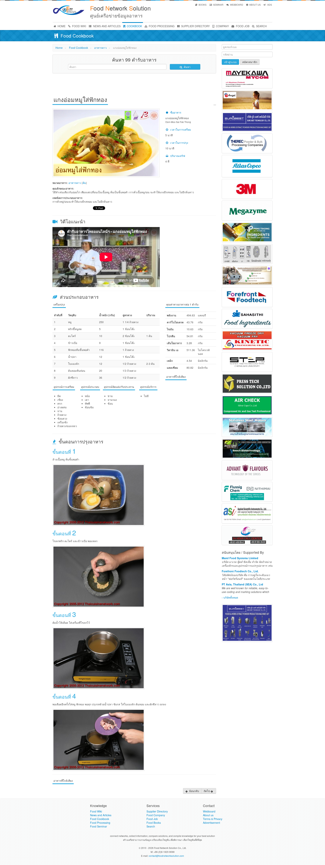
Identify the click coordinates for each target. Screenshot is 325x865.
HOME (61, 26)
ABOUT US (255, 4)
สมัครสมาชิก (249, 62)
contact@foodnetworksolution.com (166, 855)
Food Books (154, 822)
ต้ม (84, 183)
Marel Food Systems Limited (240, 558)
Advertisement (211, 822)
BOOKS (202, 4)
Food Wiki (96, 811)
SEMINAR (218, 4)
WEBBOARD (236, 4)
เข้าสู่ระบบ (230, 62)
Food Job (152, 819)
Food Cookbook (78, 48)
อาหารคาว (100, 48)
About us (208, 815)
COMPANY (222, 26)
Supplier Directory (157, 811)
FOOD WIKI (78, 26)
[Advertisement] (134, 84)
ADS (269, 4)
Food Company (156, 815)
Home (59, 48)
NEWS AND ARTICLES (106, 26)
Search (151, 826)
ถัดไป (207, 791)
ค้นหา (187, 67)
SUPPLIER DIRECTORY (195, 26)
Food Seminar (98, 826)
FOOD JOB (242, 26)
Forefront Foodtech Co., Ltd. (240, 571)
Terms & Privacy (212, 819)
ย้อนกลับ (193, 791)
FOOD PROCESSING (161, 26)
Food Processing (100, 822)
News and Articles (100, 815)
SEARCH (261, 26)
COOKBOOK (134, 26)
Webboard (209, 811)
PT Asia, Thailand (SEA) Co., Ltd (242, 584)
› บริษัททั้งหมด (230, 597)
